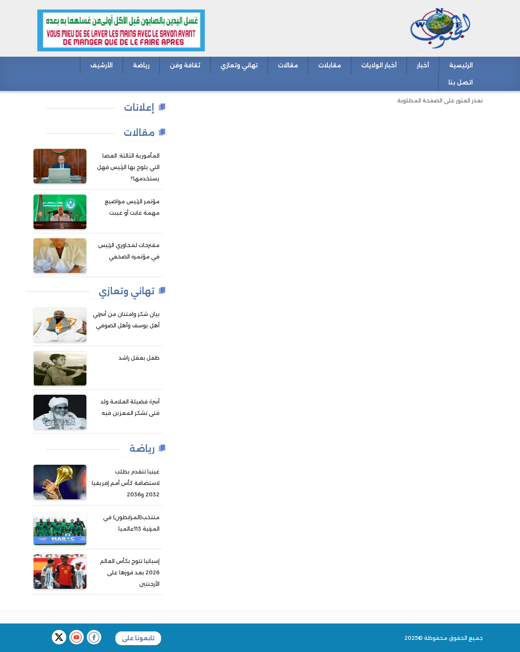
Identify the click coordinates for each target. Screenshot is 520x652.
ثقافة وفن (185, 65)
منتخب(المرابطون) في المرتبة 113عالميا (131, 523)
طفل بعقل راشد (139, 357)
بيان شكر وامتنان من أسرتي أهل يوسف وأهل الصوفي (126, 320)
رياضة (141, 65)
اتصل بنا (460, 82)
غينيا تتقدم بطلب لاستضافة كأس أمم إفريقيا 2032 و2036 (126, 483)
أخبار (423, 65)
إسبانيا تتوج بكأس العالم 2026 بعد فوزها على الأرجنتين (130, 572)
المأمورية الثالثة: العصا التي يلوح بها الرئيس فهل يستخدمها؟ (128, 167)
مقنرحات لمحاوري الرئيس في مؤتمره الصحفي (129, 251)
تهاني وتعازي (239, 65)
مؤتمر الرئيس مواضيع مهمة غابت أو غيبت (132, 207)
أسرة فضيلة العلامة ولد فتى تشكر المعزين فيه (130, 407)
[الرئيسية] (417, 27)
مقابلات (329, 65)
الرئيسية (461, 65)
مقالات (288, 65)
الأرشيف (101, 65)
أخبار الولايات (379, 65)
